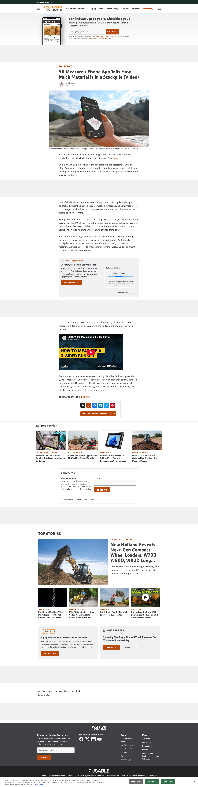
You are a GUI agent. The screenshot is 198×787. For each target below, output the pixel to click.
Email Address (100, 478)
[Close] (194, 781)
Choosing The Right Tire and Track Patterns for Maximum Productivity (129, 639)
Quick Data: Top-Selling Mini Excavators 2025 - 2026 (113, 613)
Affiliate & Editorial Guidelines (133, 775)
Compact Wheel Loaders (121, 540)
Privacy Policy (90, 38)
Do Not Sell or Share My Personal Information (86, 775)
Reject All (151, 782)
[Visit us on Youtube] (99, 739)
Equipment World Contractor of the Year (64, 637)
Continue (102, 490)
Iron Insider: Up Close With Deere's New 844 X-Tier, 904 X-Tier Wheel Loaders (144, 615)
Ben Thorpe (70, 83)
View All (129, 647)
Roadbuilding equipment (47, 453)
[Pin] (112, 405)
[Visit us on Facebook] (81, 739)
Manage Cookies (113, 775)
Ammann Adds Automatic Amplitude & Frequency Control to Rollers (50, 458)
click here (85, 396)
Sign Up (44, 757)
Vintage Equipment (77, 609)
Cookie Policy (38, 785)
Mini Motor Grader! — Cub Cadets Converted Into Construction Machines (81, 615)
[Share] (94, 405)
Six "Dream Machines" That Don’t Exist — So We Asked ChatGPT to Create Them (50, 615)
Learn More (50, 654)
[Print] (82, 405)
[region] (99, 782)
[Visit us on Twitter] (87, 739)
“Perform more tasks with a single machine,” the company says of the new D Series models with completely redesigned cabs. (134, 570)
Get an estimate (71, 282)
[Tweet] (106, 405)
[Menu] (38, 8)
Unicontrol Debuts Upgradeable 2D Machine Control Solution (82, 457)
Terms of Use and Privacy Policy (103, 36)
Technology (65, 66)
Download (111, 647)
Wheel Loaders (137, 609)
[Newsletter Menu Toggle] (159, 8)
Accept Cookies (168, 782)
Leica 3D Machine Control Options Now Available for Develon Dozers (144, 458)
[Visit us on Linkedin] (93, 739)
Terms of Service (102, 38)
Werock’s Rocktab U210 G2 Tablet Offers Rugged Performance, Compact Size (113, 458)
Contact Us (152, 775)
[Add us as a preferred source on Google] (88, 405)
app (116, 157)
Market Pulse (106, 609)
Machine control (76, 453)
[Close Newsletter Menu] (159, 17)
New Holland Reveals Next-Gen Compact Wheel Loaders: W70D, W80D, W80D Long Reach (134, 552)
